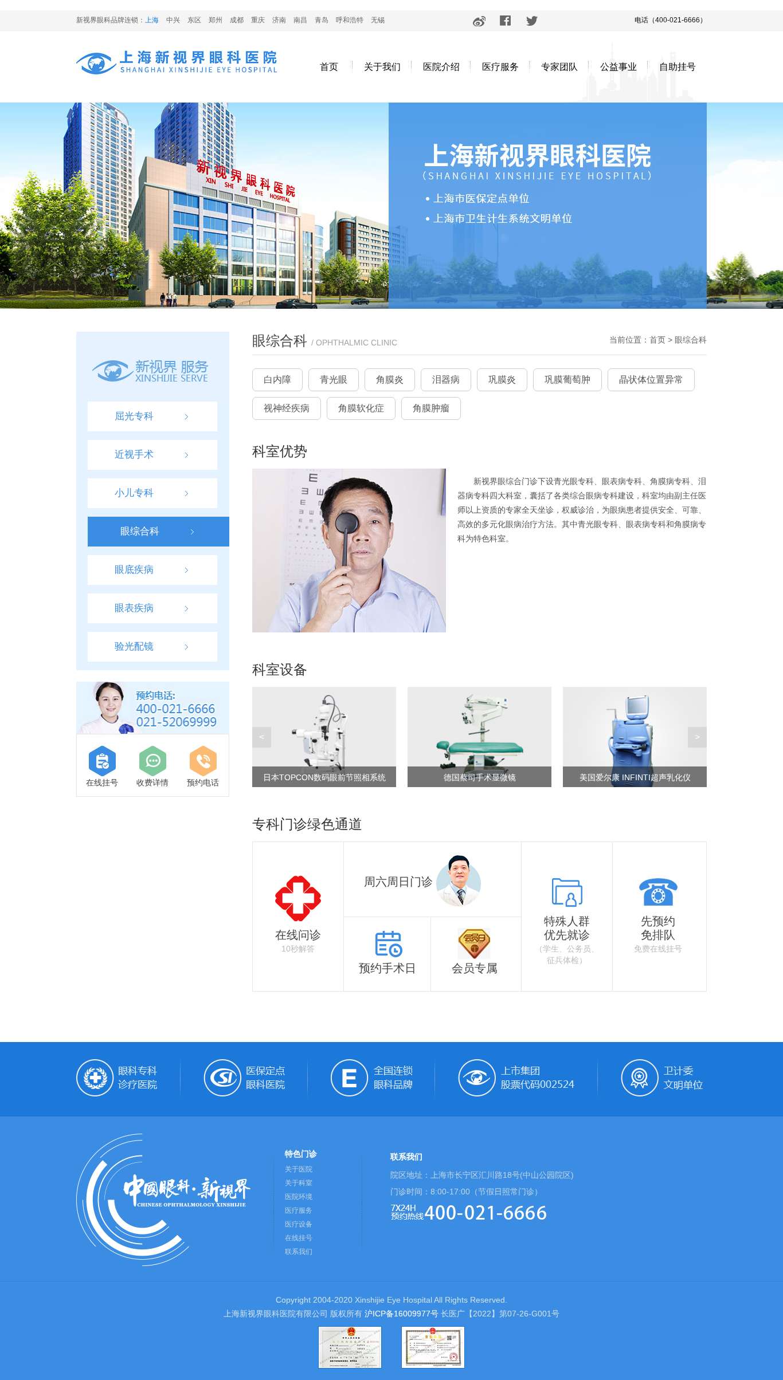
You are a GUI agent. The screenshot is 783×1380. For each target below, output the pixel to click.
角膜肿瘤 (431, 408)
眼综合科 (139, 531)
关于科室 (298, 1183)
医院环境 (298, 1197)
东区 (194, 20)
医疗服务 (500, 67)
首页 (329, 67)
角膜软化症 (361, 408)
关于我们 (382, 67)
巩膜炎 (502, 379)
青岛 (321, 20)
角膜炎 (390, 379)
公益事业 (618, 67)
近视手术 (134, 454)
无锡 (378, 20)
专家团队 (559, 67)
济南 (279, 20)
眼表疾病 (134, 608)
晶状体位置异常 (651, 379)
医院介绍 (441, 67)
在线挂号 (102, 782)
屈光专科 (134, 416)
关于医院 (298, 1169)
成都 (237, 20)
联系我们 (298, 1252)
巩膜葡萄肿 (567, 379)
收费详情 (152, 782)
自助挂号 (677, 67)
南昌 (300, 20)
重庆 (258, 20)
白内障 (277, 379)
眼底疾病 (134, 569)
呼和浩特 (349, 20)
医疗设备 (298, 1224)
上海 (152, 20)
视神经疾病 (287, 408)
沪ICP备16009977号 (402, 1313)
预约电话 (203, 782)
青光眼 (333, 379)
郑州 (215, 20)
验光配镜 (134, 646)
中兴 (173, 20)
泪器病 (446, 379)
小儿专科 (134, 492)
